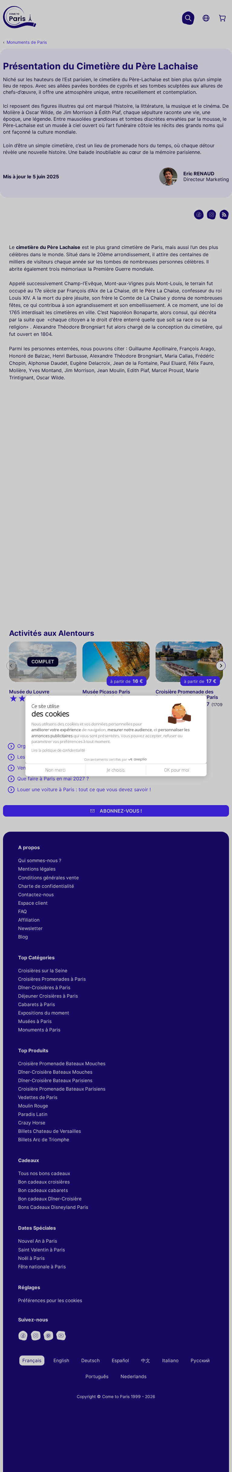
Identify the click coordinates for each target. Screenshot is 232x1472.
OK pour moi (176, 770)
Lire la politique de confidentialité (58, 750)
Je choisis (116, 770)
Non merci (55, 770)
